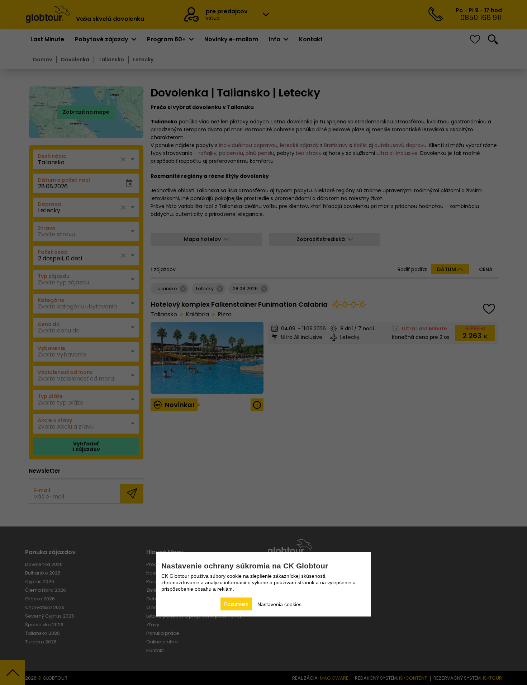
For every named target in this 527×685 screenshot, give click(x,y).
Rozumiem (236, 604)
